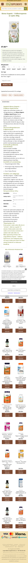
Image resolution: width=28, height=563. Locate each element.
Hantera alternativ (14, 290)
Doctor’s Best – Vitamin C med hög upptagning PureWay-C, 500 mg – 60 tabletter (7, 323)
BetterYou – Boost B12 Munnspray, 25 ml (21, 462)
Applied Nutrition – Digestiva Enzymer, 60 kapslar (21, 493)
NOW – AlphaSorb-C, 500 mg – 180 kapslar (21, 267)
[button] (26, 269)
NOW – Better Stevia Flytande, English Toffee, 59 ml (7, 493)
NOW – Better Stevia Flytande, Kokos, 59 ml (7, 352)
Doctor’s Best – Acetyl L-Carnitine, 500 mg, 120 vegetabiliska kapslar (21, 379)
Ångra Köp (20, 546)
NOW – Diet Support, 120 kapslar (21, 351)
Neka (14, 286)
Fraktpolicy (6, 545)
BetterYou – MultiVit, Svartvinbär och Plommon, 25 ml (7, 436)
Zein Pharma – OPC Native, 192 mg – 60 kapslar (20, 322)
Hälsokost (4, 95)
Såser (10, 95)
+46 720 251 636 (21, 550)
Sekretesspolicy (17, 292)
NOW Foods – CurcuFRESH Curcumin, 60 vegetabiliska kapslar (7, 379)
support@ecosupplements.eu (10, 550)
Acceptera (14, 281)
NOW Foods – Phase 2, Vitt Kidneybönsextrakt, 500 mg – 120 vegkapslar (7, 464)
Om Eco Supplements (7, 544)
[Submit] (25, 8)
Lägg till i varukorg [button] (7, 300)
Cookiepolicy (10, 292)
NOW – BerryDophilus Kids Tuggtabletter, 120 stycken (21, 407)
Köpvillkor (22, 544)
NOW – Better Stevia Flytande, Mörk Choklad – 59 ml (7, 520)
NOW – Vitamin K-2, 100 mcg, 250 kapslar (21, 519)
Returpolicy (14, 545)
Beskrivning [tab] (5, 101)
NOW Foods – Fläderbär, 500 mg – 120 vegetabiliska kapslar (7, 408)
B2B (16, 546)
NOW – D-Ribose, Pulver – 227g (7, 267)
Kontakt (16, 544)
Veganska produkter (18, 95)
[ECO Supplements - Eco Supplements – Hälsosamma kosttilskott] (14, 4)
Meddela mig (7, 84)
